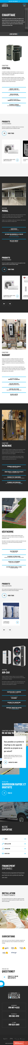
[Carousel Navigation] (7, 303)
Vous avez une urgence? (13, 1)
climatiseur (20, 483)
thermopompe (18, 105)
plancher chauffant (15, 708)
